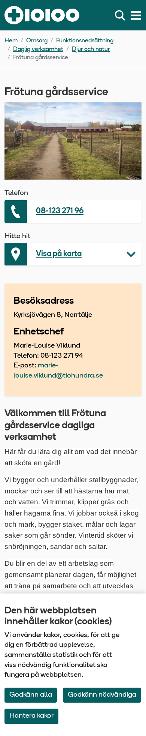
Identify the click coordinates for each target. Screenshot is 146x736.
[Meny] (136, 15)
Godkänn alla (30, 695)
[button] (73, 254)
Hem (11, 41)
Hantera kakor (31, 716)
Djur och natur (91, 49)
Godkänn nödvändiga (102, 695)
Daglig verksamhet (38, 49)
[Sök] (122, 15)
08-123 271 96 (59, 211)
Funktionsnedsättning (84, 41)
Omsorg (37, 41)
